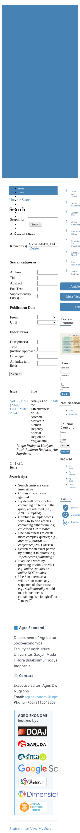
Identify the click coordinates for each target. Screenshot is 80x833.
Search (21, 204)
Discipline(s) (19, 342)
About (21, 192)
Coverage (17, 356)
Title (13, 278)
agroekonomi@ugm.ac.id (46, 696)
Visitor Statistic (72, 272)
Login (21, 196)
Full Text (16, 289)
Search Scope (63, 441)
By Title (71, 479)
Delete (34, 248)
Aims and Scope (72, 194)
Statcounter (19, 828)
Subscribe (73, 414)
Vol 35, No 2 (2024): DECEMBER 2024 (20, 407)
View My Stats (40, 829)
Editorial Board (72, 254)
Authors (15, 272)
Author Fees (72, 214)
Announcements (26, 216)
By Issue (71, 467)
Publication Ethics (72, 232)
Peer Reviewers (72, 263)
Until (13, 322)
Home (21, 188)
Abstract (16, 283)
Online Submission (72, 223)
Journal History (26, 228)
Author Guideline (72, 204)
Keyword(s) (18, 246)
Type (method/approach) (23, 349)
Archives (22, 212)
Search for (17, 219)
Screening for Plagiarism (72, 243)
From (14, 317)
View (71, 410)
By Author (72, 473)
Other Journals (72, 485)
